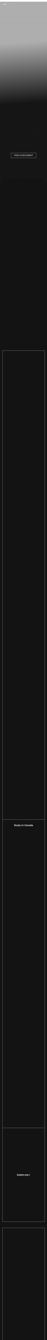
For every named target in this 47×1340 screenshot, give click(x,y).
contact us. (34, 103)
